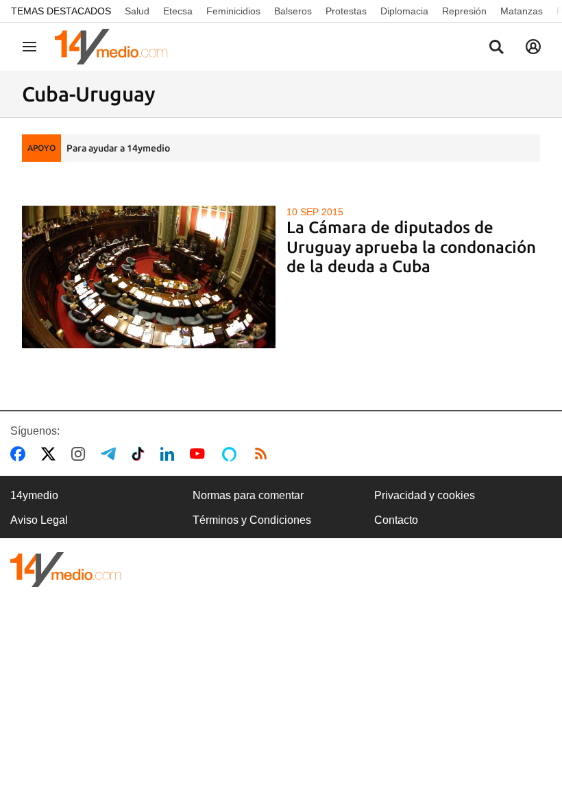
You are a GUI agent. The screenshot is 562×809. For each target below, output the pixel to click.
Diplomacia (404, 10)
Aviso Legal (39, 520)
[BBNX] (65, 569)
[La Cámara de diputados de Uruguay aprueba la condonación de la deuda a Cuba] (149, 277)
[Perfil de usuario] (533, 46)
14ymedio (34, 495)
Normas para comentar (248, 495)
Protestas (346, 10)
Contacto (396, 520)
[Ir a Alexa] (232, 454)
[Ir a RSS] (264, 454)
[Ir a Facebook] (20, 454)
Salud (137, 10)
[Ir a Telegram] (111, 454)
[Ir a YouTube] (200, 454)
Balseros (293, 10)
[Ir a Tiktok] (141, 454)
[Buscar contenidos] (496, 48)
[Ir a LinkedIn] (170, 454)
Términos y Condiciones (252, 520)
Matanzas (521, 10)
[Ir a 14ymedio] (116, 46)
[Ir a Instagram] (80, 454)
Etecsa (178, 10)
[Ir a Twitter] (51, 454)
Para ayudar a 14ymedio (118, 148)
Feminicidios (233, 10)
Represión (464, 10)
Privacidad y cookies (424, 495)
